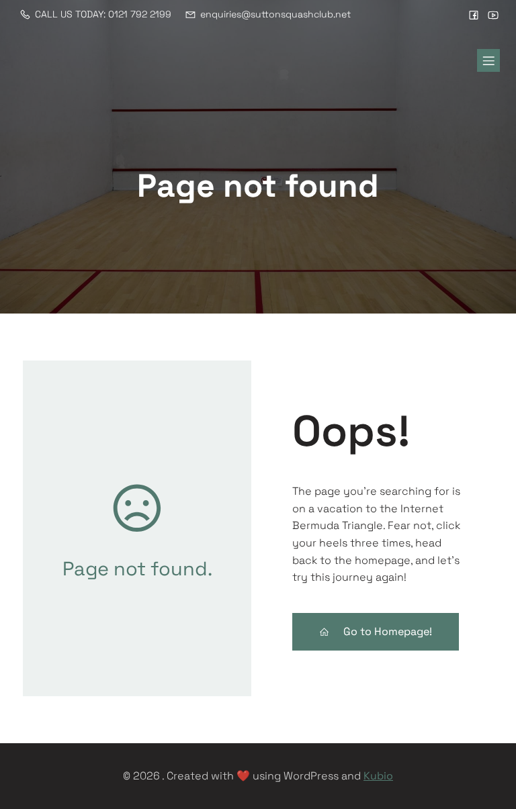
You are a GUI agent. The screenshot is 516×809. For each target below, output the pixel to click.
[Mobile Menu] (488, 60)
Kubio (378, 776)
